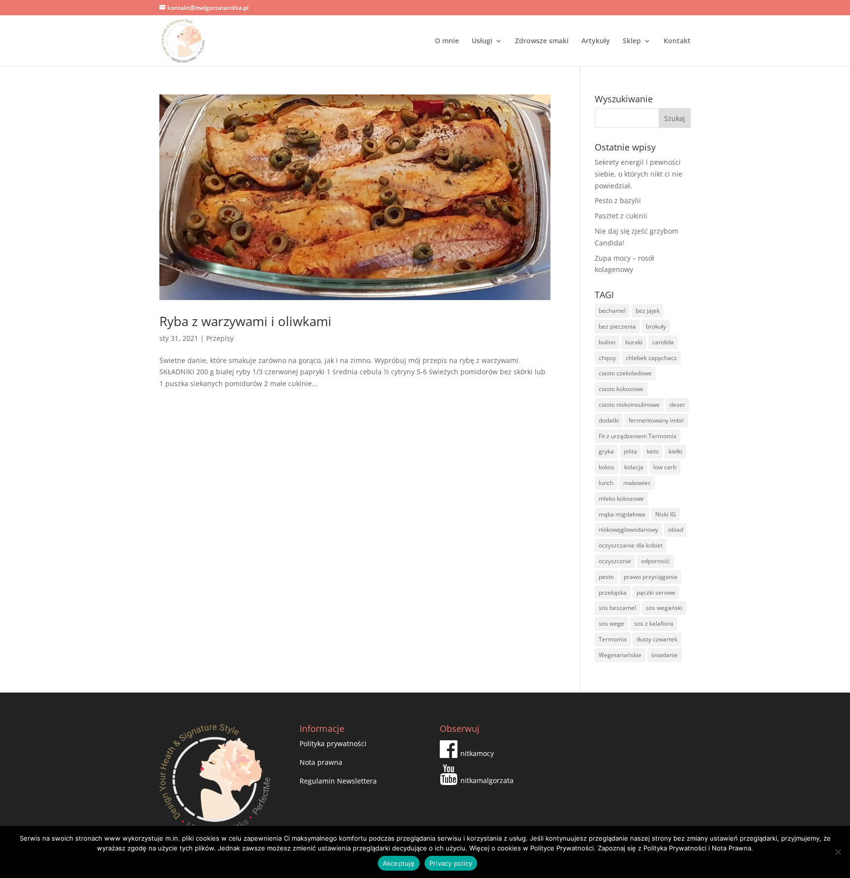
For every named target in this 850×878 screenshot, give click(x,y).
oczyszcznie (615, 561)
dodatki (609, 420)
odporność (655, 561)
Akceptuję (399, 863)
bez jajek (648, 310)
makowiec (637, 483)
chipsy (607, 358)
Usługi (482, 41)
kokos (606, 467)
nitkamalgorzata (487, 780)
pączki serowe (656, 592)
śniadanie (664, 655)
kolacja (633, 467)
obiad (675, 529)
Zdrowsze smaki (542, 41)
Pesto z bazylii (618, 200)
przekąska (613, 592)
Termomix (613, 639)
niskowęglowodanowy (628, 529)
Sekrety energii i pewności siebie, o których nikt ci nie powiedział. (638, 173)
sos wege (611, 623)
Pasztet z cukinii (621, 215)
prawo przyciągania (650, 577)
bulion (607, 342)
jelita (630, 451)
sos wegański (664, 608)
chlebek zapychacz (651, 358)
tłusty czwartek (657, 639)
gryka (606, 451)
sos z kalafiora (653, 623)
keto (653, 451)
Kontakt (677, 41)
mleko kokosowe (621, 498)
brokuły (656, 326)
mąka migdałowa (622, 514)
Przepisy (220, 338)
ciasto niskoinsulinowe (629, 404)
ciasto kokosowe (621, 389)
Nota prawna (321, 762)
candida (663, 342)
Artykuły (595, 41)
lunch (606, 483)
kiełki (675, 451)
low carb (664, 467)
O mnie (447, 41)
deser (677, 404)
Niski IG (665, 514)
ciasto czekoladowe (625, 373)
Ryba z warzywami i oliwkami (245, 321)
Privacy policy (451, 863)
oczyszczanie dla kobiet (631, 545)
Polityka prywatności (333, 743)
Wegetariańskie (620, 655)
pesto (606, 577)
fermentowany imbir (656, 420)
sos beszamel (617, 608)
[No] (838, 852)
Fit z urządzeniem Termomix (637, 436)
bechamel (612, 310)
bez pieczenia (617, 326)
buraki (633, 342)
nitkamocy (477, 753)
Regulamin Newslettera (338, 781)
